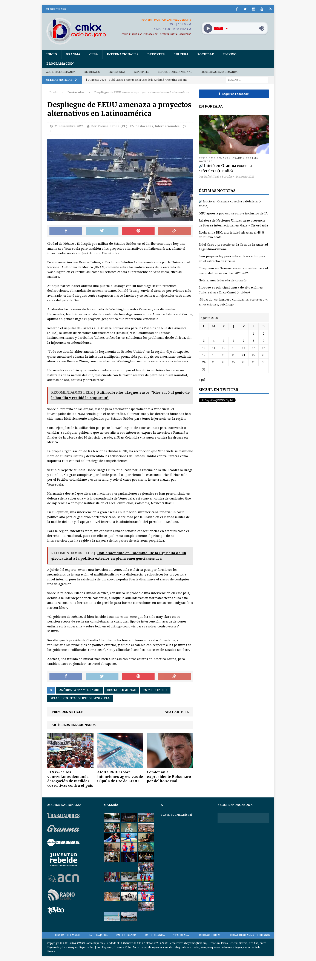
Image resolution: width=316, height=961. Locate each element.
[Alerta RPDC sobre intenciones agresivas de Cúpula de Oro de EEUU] (120, 765)
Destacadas (144, 126)
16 (263, 348)
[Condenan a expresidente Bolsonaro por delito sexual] (170, 765)
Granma (73, 54)
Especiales (141, 72)
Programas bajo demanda (219, 72)
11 (213, 348)
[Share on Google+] (174, 231)
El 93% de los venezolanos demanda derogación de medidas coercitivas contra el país (70, 779)
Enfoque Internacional (175, 72)
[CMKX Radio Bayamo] (78, 31)
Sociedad (205, 54)
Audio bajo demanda (61, 72)
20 (233, 355)
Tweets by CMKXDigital (176, 814)
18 (213, 355)
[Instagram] (253, 9)
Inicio (51, 54)
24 (204, 362)
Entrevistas (117, 72)
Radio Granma (155, 935)
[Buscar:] (247, 79)
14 (243, 348)
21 (243, 355)
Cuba (93, 54)
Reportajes (92, 72)
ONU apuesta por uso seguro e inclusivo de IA (233, 213)
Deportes (156, 54)
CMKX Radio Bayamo (67, 935)
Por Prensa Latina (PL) (109, 126)
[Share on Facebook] (65, 231)
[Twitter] (245, 9)
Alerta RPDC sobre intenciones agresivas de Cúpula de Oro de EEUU (120, 776)
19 (223, 355)
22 (253, 355)
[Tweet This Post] (102, 231)
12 (223, 348)
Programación (60, 63)
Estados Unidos (155, 690)
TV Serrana (181, 935)
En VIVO (229, 54)
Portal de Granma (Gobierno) (249, 935)
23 (263, 355)
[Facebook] (237, 9)
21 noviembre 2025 (68, 126)
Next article (177, 712)
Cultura (181, 54)
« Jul (202, 379)
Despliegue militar (121, 690)
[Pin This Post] (138, 231)
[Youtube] (262, 9)
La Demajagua (98, 935)
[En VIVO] (270, 9)
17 (204, 355)
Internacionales (122, 54)
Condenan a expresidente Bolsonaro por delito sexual (169, 776)
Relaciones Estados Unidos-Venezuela (80, 698)
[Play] (207, 28)
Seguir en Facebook (234, 94)
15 (253, 348)
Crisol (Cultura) (209, 935)
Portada (252, 158)
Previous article (67, 712)
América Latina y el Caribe (79, 690)
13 (233, 348)
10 (204, 348)
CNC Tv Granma (126, 935)
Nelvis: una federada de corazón (223, 280)
